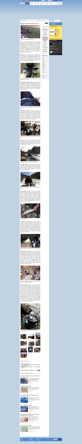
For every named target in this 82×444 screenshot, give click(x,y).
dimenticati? (59, 0)
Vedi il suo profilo (45, 38)
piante (43, 68)
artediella (58, 31)
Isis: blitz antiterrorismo (25, 365)
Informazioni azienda (31, 440)
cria (57, 35)
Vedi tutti (44, 53)
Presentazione (30, 438)
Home (21, 0)
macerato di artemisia (26, 425)
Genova (43, 58)
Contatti (22, 439)
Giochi (38, 20)
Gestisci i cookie (39, 440)
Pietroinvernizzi (23, 24)
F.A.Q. (37, 439)
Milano (43, 60)
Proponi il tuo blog (53, 24)
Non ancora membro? (53, 23)
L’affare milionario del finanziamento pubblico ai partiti (30, 364)
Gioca (57, 47)
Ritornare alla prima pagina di (27, 370)
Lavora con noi (22, 440)
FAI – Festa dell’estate (26, 405)
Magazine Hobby (23, 20)
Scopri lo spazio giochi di (54, 54)
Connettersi (56, 0)
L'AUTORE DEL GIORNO (51, 28)
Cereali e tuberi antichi (25, 363)
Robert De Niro (44, 65)
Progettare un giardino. (26, 386)
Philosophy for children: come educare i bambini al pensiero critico (30, 414)
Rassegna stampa (39, 438)
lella (57, 33)
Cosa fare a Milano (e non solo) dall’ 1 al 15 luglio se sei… (30, 376)
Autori (41, 20)
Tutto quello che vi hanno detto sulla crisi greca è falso (29, 395)
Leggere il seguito (30, 381)
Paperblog (24, 3)
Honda (43, 70)
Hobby (43, 77)
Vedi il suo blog (45, 39)
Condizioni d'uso (31, 439)
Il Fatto (43, 63)
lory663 (58, 29)
